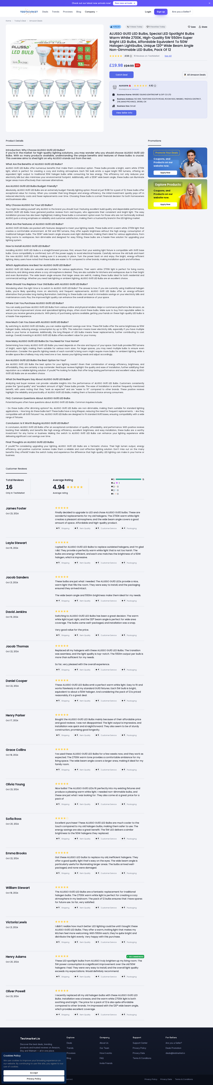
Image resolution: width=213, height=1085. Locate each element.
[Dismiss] (209, 3)
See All (168, 55)
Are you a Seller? (181, 11)
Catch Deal (122, 74)
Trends (55, 11)
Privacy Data (139, 1053)
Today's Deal (20, 21)
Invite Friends (106, 1063)
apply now (165, 172)
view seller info (124, 112)
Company (90, 11)
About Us (104, 1043)
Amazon (135, 89)
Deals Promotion (173, 1048)
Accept (34, 1072)
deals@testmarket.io (175, 1053)
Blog (78, 11)
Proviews (68, 11)
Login (148, 11)
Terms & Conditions (142, 1058)
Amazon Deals (35, 21)
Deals (45, 11)
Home (8, 21)
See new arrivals (123, 3)
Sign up (161, 11)
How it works (106, 1053)
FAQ (102, 1058)
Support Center (140, 1043)
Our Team (104, 1048)
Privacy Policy (139, 1048)
